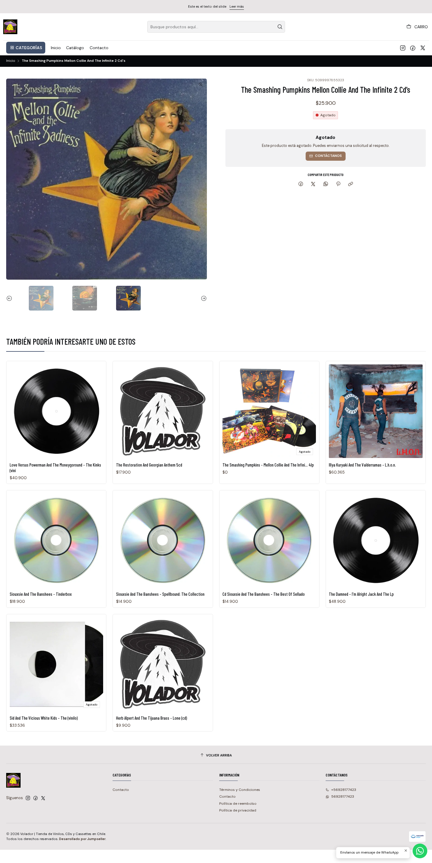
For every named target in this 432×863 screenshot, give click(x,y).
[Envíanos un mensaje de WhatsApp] (420, 851)
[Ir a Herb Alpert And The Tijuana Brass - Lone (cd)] (163, 664)
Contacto (121, 789)
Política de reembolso (238, 803)
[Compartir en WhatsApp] (326, 184)
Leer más (237, 6)
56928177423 (342, 796)
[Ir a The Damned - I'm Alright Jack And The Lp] (375, 540)
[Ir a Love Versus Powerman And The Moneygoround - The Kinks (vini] (56, 411)
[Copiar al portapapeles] (350, 184)
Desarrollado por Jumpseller (82, 839)
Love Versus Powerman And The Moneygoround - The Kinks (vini (55, 467)
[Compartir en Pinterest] (338, 184)
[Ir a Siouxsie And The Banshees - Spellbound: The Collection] (163, 540)
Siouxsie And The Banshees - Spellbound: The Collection (160, 594)
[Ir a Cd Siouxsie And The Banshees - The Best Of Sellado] (269, 540)
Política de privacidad (237, 810)
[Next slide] (202, 298)
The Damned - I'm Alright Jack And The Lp (361, 594)
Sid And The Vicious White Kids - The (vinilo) (44, 718)
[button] (25, 48)
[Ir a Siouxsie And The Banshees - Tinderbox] (56, 540)
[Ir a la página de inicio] (10, 26)
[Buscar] (280, 27)
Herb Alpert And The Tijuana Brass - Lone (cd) (151, 718)
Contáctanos (328, 155)
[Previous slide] (10, 298)
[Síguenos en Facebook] (413, 47)
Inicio (10, 61)
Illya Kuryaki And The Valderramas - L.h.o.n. (362, 464)
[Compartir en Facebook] (300, 184)
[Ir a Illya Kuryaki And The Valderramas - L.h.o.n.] (375, 411)
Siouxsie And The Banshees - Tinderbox (41, 594)
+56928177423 (343, 789)
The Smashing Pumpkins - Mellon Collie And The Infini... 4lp (268, 464)
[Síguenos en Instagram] (403, 47)
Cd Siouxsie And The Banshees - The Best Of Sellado (263, 594)
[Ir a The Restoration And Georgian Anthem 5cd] (163, 411)
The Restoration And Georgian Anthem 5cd (149, 464)
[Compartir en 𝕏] (313, 184)
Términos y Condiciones (239, 789)
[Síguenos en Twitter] (423, 47)
